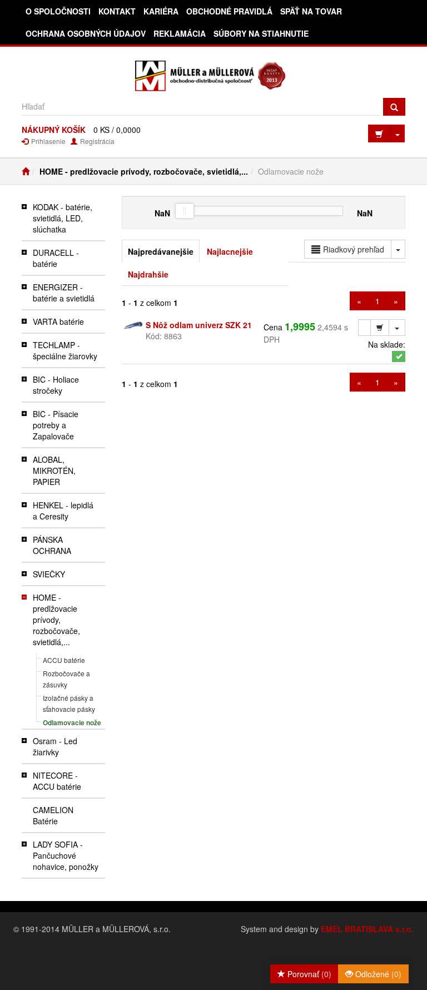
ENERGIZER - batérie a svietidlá (64, 292)
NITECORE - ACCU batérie (57, 781)
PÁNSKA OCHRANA (52, 545)
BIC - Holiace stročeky (56, 385)
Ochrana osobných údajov (86, 33)
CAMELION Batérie (53, 815)
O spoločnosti (58, 11)
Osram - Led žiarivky (55, 746)
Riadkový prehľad (353, 249)
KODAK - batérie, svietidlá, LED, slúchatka (62, 218)
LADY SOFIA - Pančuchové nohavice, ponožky (65, 855)
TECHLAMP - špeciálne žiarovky (65, 350)
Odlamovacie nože (72, 722)
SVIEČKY (49, 574)
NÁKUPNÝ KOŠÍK (54, 129)
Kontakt (117, 11)
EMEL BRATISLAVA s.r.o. (367, 928)
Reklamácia (179, 33)
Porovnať (308, 973)
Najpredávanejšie (160, 251)
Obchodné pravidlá (229, 11)
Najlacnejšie (230, 251)
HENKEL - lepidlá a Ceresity (63, 510)
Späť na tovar (311, 11)
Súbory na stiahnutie (261, 33)
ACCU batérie (64, 660)
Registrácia (96, 141)
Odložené (377, 973)
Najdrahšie (148, 274)
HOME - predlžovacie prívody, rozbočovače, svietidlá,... (143, 171)
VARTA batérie (58, 321)
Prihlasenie (47, 141)
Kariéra (160, 11)
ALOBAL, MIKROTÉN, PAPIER (54, 470)
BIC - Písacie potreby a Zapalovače (55, 425)
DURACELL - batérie (56, 258)
